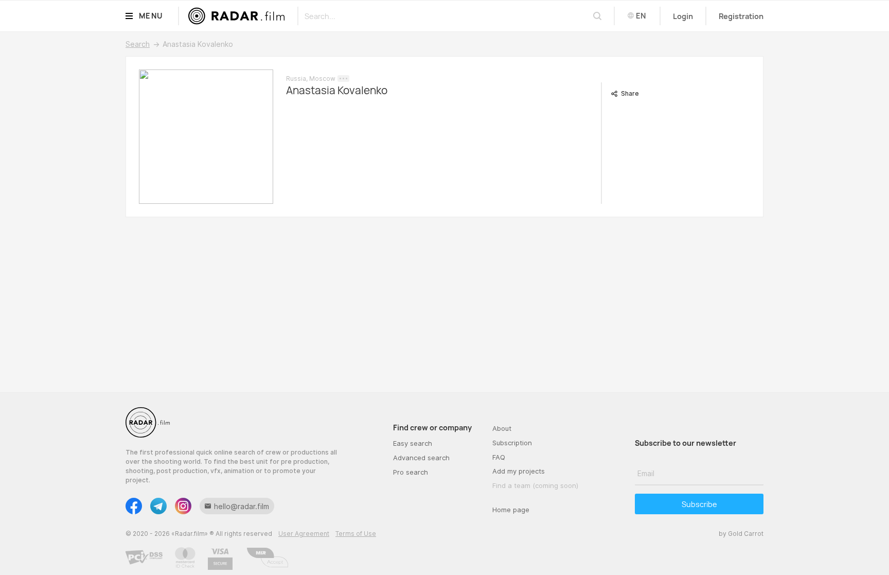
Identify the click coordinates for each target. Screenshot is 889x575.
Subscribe (699, 504)
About (501, 428)
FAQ (498, 457)
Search (138, 44)
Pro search (410, 472)
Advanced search (421, 458)
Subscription (512, 443)
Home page (510, 510)
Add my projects (518, 471)
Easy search (412, 443)
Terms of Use (355, 533)
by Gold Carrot (741, 533)
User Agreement (303, 533)
